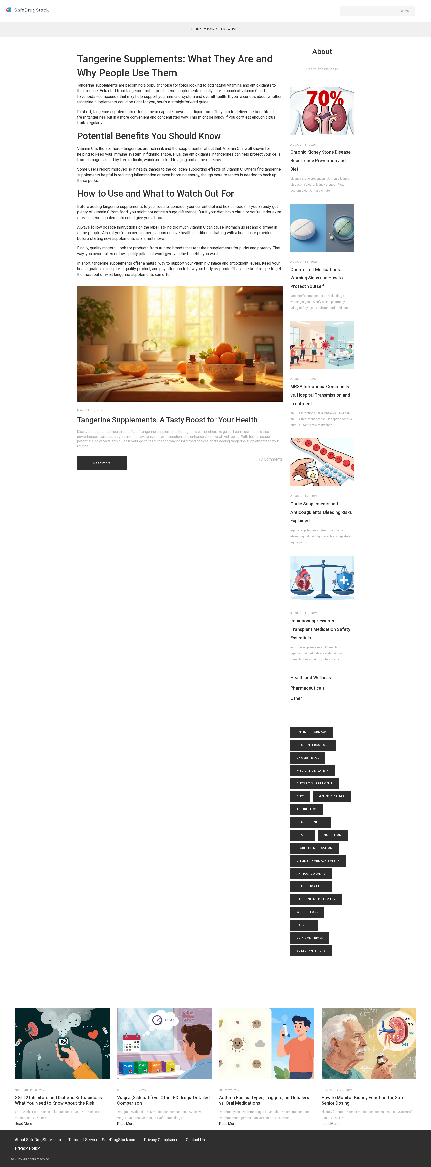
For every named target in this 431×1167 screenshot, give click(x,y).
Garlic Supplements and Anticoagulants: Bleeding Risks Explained (321, 512)
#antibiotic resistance (317, 425)
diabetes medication (314, 848)
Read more (102, 463)
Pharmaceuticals (307, 688)
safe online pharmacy (316, 899)
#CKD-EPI (337, 1118)
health (303, 835)
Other (296, 698)
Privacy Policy (27, 1148)
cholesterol (308, 757)
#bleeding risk (300, 536)
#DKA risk (39, 1118)
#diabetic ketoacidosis (56, 1112)
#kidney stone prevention (307, 178)
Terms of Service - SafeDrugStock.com (102, 1139)
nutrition (333, 835)
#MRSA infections (302, 413)
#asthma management (235, 1118)
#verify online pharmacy (328, 302)
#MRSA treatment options (308, 419)
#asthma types (229, 1112)
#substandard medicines (333, 308)
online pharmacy (312, 732)
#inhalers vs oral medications (289, 1112)
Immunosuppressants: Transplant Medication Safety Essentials (320, 629)
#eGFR (390, 1112)
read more (23, 1124)
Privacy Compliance (161, 1139)
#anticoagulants (332, 530)
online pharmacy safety (318, 860)
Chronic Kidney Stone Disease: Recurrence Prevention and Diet (321, 160)
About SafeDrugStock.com (38, 1139)
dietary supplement (315, 783)
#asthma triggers (254, 1112)
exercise (304, 925)
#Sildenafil (137, 1112)
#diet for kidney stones (319, 184)
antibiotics (307, 809)
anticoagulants (311, 873)
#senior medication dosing (365, 1112)
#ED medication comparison (166, 1112)
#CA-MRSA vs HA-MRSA (333, 413)
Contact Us (195, 1139)
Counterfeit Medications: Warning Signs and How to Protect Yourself (316, 278)
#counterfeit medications (307, 296)
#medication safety (318, 653)
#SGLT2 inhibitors (26, 1112)
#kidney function (333, 1112)
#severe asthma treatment (272, 1118)
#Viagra (122, 1112)
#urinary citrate (319, 190)
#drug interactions (324, 536)
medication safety (313, 770)
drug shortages (311, 886)
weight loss (307, 912)
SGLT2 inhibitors (311, 950)
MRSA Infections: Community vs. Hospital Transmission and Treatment (320, 395)
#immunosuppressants (306, 647)
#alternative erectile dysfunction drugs (155, 1118)
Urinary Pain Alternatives (215, 29)
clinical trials (310, 937)
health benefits (311, 822)
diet (300, 796)
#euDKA (79, 1112)
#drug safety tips (302, 308)
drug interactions (313, 745)
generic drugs (332, 796)
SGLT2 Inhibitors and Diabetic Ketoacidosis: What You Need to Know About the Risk (59, 1100)
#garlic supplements (304, 530)
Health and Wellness (310, 677)
